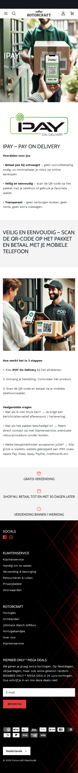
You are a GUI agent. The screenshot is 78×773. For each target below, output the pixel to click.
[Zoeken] (16, 13)
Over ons (9, 637)
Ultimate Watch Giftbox (19, 625)
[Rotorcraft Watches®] (39, 14)
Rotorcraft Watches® (24, 760)
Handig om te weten (17, 565)
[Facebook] (5, 537)
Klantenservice (13, 559)
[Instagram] (11, 537)
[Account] (62, 13)
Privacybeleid (12, 584)
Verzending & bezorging (19, 571)
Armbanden (11, 619)
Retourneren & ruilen (18, 578)
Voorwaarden (12, 590)
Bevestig (15, 704)
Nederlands (14, 751)
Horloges (9, 613)
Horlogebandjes (14, 631)
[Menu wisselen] (6, 13)
